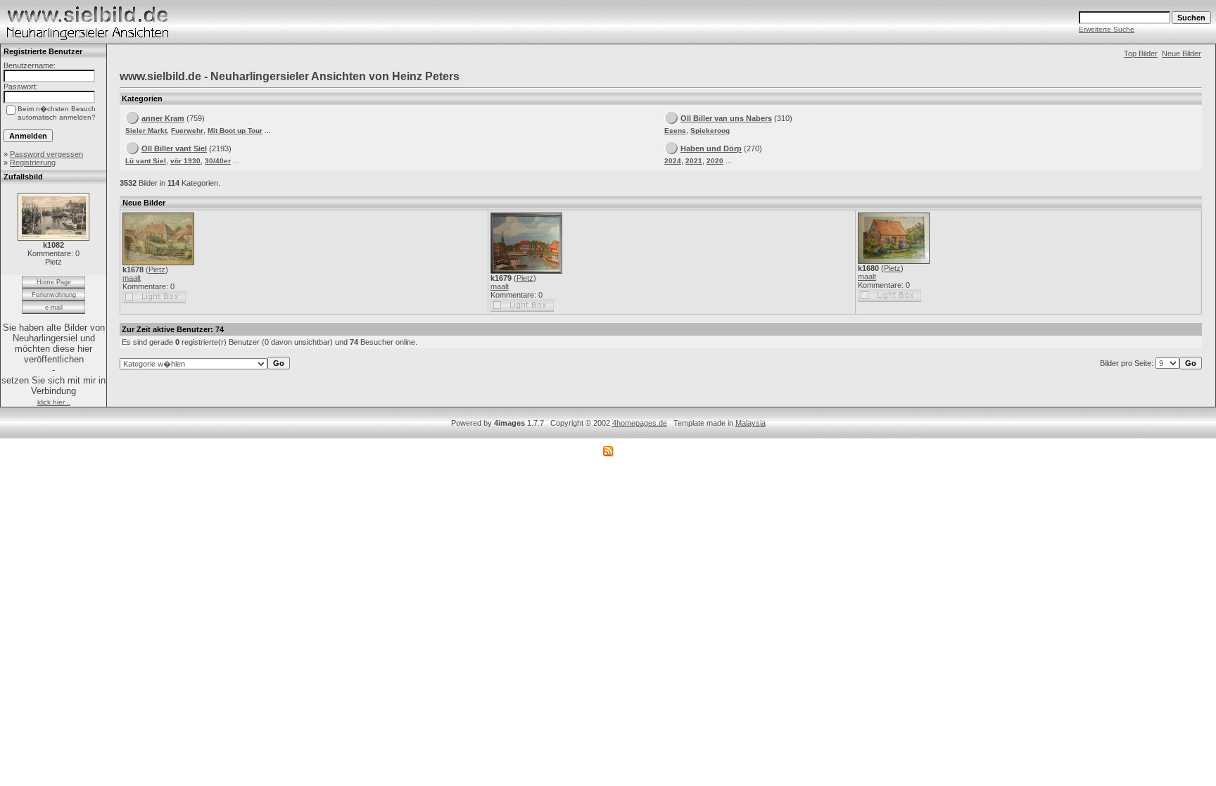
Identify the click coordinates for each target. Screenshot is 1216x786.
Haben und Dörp (711, 148)
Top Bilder (1141, 53)
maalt (131, 278)
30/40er (218, 161)
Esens (675, 130)
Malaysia (750, 423)
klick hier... (53, 402)
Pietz (156, 269)
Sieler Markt (146, 130)
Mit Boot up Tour (235, 130)
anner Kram (162, 118)
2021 (693, 161)
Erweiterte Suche (1106, 29)
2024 (672, 161)
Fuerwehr (187, 130)
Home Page (54, 282)
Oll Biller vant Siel (174, 148)
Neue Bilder (1181, 53)
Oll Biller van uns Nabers (726, 118)
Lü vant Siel (145, 161)
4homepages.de (639, 423)
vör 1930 (185, 161)
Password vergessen (46, 154)
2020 (715, 161)
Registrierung (33, 162)
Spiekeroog (710, 130)
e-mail (54, 307)
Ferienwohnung (54, 294)
